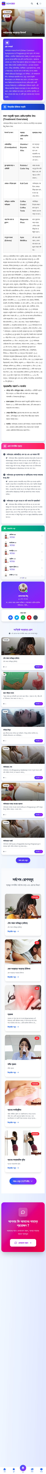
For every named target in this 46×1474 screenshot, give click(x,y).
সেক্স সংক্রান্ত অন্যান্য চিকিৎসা (19, 968)
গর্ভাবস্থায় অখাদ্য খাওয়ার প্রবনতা (12, 803)
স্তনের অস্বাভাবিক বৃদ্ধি (16, 1159)
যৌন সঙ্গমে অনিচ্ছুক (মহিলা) (11, 658)
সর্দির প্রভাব (12, 1064)
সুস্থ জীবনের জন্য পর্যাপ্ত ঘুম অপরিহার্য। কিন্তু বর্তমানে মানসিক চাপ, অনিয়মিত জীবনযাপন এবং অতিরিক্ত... (20, 734)
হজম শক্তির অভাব (8, 693)
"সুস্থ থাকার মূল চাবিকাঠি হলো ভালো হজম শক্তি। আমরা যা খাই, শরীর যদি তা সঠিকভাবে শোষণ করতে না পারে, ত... (22, 697)
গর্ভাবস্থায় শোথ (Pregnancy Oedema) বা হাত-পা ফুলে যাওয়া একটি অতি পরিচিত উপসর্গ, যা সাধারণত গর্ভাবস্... (22, 771)
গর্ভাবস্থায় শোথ (7, 767)
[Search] (32, 3)
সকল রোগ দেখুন (23, 860)
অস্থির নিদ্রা (6, 730)
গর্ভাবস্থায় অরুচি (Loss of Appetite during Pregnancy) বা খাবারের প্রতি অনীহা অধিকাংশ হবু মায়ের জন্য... (21, 845)
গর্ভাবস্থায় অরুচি (8, 840)
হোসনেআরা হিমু (23, 596)
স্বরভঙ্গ (10, 1014)
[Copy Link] (35, 617)
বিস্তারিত (38, 667)
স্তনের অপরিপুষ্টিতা (14, 1109)
